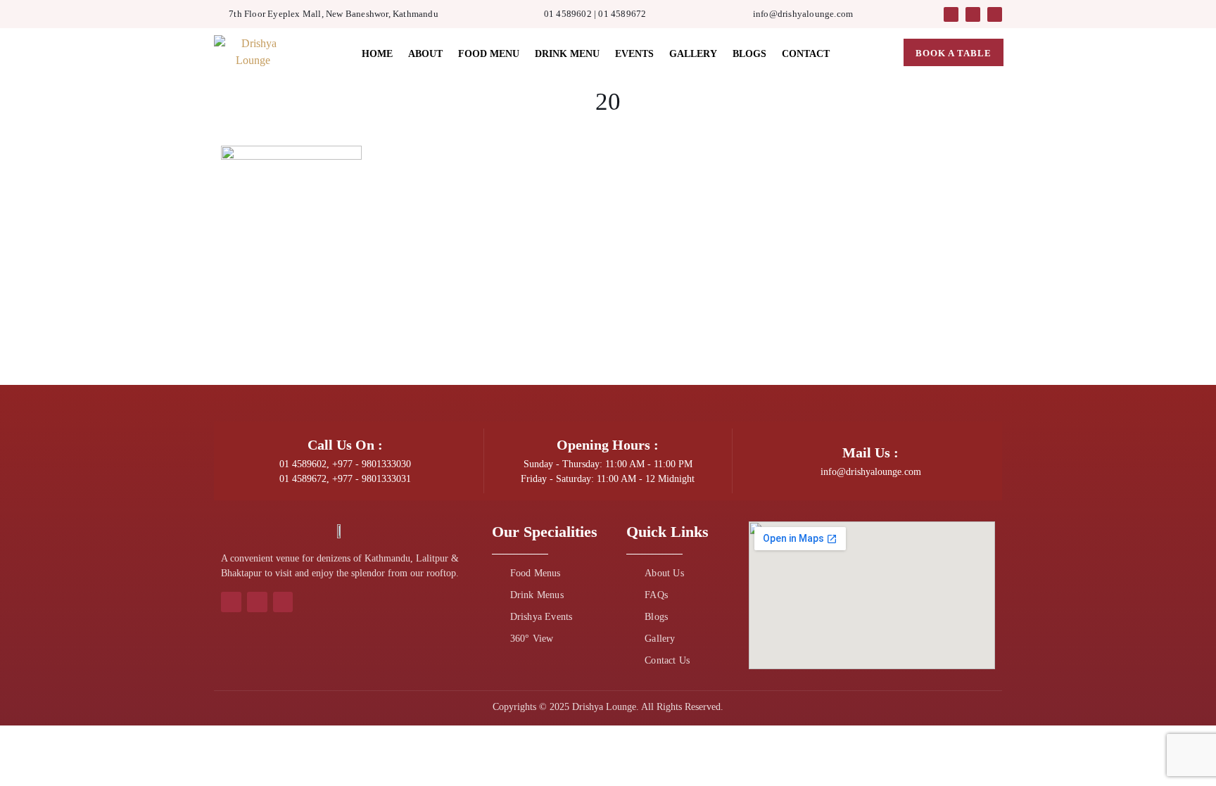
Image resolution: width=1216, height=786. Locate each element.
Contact (806, 54)
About (425, 54)
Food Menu (488, 54)
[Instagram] (972, 14)
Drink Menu (567, 54)
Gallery (693, 54)
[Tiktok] (994, 14)
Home (377, 54)
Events (634, 54)
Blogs (749, 54)
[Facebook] (951, 14)
